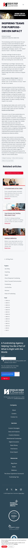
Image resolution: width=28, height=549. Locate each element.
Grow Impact (14, 452)
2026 (7, 300)
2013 (7, 330)
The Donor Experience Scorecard (14, 473)
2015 (7, 325)
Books (14, 467)
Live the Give (8, 287)
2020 (7, 314)
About (14, 410)
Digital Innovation (14, 442)
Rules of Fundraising (10, 293)
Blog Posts (14, 463)
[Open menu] (23, 4)
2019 (7, 316)
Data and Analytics (14, 431)
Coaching (7, 272)
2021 (6, 312)
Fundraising (8, 284)
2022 (7, 309)
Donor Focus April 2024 (7, 160)
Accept (4, 546)
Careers (14, 413)
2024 (7, 305)
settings (16, 544)
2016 (7, 323)
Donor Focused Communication (13, 281)
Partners (7, 290)
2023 (7, 307)
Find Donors (14, 448)
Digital (6, 275)
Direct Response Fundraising (12, 278)
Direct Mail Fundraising (17, 158)
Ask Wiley (7, 269)
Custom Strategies (14, 428)
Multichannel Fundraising (14, 438)
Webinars (14, 470)
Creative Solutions (14, 435)
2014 (7, 328)
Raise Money (14, 445)
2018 (7, 318)
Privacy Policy (21, 493)
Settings (11, 546)
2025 (7, 302)
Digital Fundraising (6, 158)
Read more (7, 198)
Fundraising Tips (14, 477)
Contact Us (14, 417)
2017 (6, 321)
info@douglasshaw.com (19, 398)
